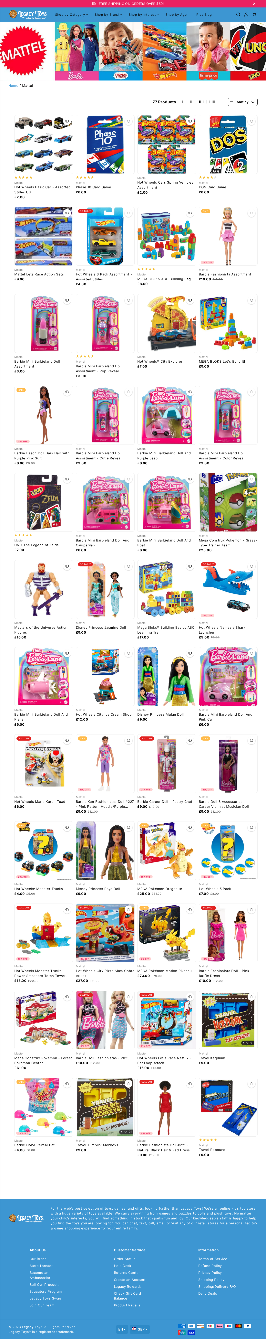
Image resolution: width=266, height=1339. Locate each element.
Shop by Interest (143, 14)
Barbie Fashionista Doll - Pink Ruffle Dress (224, 973)
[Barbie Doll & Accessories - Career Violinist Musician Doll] (228, 763)
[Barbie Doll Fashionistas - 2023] (105, 1020)
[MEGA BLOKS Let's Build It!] (228, 323)
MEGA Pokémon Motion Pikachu (164, 971)
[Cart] (254, 14)
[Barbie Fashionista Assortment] (228, 236)
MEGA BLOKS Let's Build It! (222, 361)
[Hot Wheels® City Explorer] (167, 323)
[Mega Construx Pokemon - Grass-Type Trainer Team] (228, 502)
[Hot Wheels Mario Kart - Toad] (44, 763)
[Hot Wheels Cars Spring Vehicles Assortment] (167, 144)
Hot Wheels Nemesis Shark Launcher (222, 630)
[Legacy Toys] (28, 14)
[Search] (238, 14)
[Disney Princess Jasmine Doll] (105, 589)
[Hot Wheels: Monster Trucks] (44, 850)
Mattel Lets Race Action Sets (39, 274)
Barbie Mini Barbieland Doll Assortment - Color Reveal (222, 455)
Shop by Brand (107, 14)
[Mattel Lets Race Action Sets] (44, 236)
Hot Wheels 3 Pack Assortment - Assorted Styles (104, 276)
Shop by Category (70, 14)
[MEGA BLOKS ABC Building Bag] (167, 236)
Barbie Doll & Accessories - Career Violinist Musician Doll (224, 804)
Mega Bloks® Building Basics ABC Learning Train (166, 630)
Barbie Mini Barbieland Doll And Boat (164, 542)
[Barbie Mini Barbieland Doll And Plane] (44, 676)
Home (13, 86)
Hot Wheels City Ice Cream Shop (104, 714)
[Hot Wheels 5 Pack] (228, 850)
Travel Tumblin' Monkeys (97, 1145)
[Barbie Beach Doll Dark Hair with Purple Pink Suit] (44, 415)
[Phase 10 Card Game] (105, 144)
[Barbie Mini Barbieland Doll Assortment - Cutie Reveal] (105, 415)
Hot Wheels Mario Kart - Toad (39, 802)
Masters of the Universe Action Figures (40, 630)
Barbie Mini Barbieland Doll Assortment (37, 363)
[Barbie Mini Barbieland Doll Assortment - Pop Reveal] (105, 323)
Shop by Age (177, 14)
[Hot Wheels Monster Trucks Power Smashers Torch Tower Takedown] (44, 933)
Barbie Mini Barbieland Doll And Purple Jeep (164, 455)
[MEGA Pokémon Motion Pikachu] (167, 933)
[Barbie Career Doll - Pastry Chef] (167, 763)
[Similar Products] (67, 121)
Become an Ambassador (40, 1275)
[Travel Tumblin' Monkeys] (105, 1107)
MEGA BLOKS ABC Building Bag (164, 279)
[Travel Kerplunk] (228, 1020)
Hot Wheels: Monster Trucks (38, 889)
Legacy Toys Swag (45, 1298)
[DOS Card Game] (228, 144)
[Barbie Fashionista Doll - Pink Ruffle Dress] (228, 933)
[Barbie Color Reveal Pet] (44, 1107)
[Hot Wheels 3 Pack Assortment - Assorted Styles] (105, 236)
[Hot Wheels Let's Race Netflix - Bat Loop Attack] (167, 1020)
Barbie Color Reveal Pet (34, 1145)
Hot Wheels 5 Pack (215, 889)
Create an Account (130, 1280)
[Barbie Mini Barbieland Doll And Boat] (167, 502)
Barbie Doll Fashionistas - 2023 (103, 1058)
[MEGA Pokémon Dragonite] (167, 850)
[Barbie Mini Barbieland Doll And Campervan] (105, 502)
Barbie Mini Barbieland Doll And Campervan (102, 542)
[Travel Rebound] (228, 1107)
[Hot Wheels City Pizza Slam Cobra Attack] (105, 933)
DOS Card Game (212, 187)
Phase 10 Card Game (93, 187)
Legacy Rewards (128, 1287)
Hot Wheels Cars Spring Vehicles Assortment (165, 184)
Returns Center (127, 1273)
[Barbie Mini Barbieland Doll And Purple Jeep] (167, 415)
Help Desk (122, 1266)
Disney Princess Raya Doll (98, 889)
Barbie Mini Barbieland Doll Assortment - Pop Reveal (99, 368)
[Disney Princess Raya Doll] (105, 850)
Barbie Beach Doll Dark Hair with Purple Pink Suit (42, 455)
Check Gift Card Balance (127, 1295)
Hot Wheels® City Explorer (159, 361)
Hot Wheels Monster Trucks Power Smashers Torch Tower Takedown (40, 973)
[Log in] (246, 14)
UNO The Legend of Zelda (36, 545)
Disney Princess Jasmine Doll (101, 627)
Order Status (125, 1259)
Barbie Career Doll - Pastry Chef (164, 802)
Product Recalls (127, 1305)
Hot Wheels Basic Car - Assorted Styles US (42, 189)
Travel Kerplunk (212, 1058)
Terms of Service (212, 1259)
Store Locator (41, 1266)
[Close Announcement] (254, 3)
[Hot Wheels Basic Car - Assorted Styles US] (44, 144)
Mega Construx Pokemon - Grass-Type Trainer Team (228, 542)
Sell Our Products (45, 1285)
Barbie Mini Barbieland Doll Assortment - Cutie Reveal (99, 455)
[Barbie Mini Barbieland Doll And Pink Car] (228, 676)
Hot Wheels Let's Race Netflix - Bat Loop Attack (164, 1060)
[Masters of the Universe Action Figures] (44, 589)
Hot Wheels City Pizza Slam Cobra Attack (105, 973)
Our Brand (38, 1259)
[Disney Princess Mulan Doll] (167, 676)
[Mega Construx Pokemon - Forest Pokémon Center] (44, 1020)
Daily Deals (207, 1293)
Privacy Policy (210, 1273)
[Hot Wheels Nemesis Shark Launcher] (228, 589)
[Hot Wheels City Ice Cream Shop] (105, 676)
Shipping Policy (211, 1280)
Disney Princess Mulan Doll (160, 714)
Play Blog (204, 14)
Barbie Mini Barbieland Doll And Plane (41, 716)
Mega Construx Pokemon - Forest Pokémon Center (43, 1060)
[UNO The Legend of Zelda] (44, 502)
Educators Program (46, 1291)
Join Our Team (42, 1305)
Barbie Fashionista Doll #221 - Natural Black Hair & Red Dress (163, 1147)
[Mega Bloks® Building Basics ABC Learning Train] (167, 589)
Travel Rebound (212, 1150)
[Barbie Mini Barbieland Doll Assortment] (44, 323)
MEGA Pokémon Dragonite (159, 889)
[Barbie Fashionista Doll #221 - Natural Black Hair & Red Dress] (167, 1107)
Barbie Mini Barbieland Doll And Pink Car (225, 716)
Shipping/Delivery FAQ (217, 1287)
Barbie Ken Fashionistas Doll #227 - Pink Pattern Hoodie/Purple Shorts (105, 804)
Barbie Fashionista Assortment (225, 274)
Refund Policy (210, 1266)
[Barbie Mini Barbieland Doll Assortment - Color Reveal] (228, 415)
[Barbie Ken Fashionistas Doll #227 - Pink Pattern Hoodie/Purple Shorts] (105, 763)
